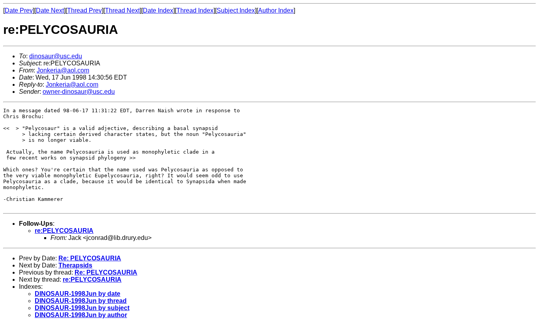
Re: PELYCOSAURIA (89, 258)
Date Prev (19, 10)
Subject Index (236, 10)
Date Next (50, 10)
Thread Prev (84, 10)
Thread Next (122, 10)
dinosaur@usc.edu (55, 56)
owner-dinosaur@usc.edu (79, 91)
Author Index (276, 10)
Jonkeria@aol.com (63, 70)
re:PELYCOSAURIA (64, 230)
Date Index (158, 10)
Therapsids (75, 265)
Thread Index (194, 10)
